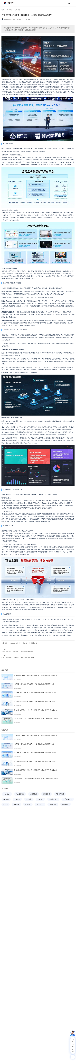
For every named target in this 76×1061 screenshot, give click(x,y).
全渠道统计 (33, 794)
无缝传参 (17, 799)
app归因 (6, 799)
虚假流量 (16, 804)
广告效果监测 (60, 794)
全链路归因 (46, 794)
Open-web (65, 804)
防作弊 (5, 804)
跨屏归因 (40, 799)
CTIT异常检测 (53, 799)
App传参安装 (20, 794)
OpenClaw (6, 794)
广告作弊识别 (67, 799)
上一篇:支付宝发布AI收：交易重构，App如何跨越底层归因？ (18, 650)
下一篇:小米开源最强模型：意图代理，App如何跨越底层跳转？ (18, 656)
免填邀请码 (52, 804)
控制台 (69, 3)
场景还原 (28, 804)
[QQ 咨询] (72, 1040)
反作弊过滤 (40, 804)
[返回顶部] (73, 1057)
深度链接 (29, 799)
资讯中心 (9, 10)
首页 (2, 10)
